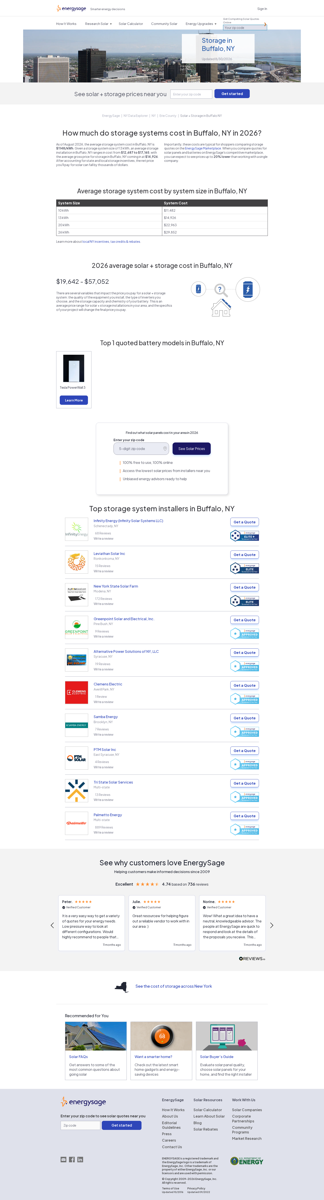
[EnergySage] (83, 1105)
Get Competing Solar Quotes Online (241, 20)
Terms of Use (170, 1188)
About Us (170, 1116)
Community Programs (242, 1129)
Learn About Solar (209, 1116)
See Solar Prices (191, 448)
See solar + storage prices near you (120, 93)
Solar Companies (247, 1109)
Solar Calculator (208, 1109)
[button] (53, 925)
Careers (169, 1140)
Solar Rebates (206, 1129)
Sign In (262, 8)
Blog (198, 1122)
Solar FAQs (78, 1056)
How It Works (173, 1109)
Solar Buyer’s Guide (216, 1056)
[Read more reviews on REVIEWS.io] (252, 959)
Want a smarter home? (153, 1056)
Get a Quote (245, 522)
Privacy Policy (196, 1188)
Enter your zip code (129, 440)
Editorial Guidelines (171, 1125)
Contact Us (172, 1146)
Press (167, 1133)
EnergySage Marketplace (203, 148)
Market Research (247, 1138)
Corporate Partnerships (243, 1118)
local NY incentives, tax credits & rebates (111, 241)
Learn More (74, 400)
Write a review (104, 538)
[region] (162, 925)
